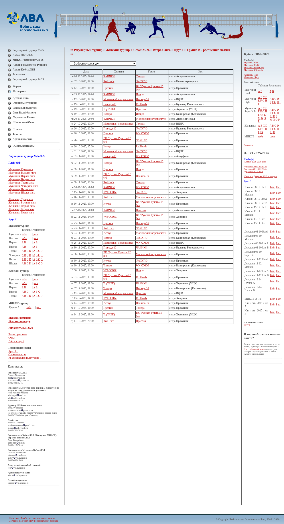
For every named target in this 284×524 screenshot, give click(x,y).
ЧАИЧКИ (109, 76)
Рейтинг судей (16, 341)
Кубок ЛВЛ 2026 (23, 55)
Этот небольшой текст (254, 349)
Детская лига (21, 98)
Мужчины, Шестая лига (21, 192)
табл (24, 234)
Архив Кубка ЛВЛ (24, 69)
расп (36, 234)
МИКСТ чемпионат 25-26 (28, 59)
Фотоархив (19, 91)
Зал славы (19, 74)
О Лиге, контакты (23, 145)
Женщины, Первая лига (21, 205)
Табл (272, 187)
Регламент (248, 145)
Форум (17, 86)
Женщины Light (251, 77)
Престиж (108, 88)
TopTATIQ (142, 81)
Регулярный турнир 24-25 (28, 79)
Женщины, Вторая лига (21, 209)
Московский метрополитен (118, 99)
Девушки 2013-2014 (253, 171)
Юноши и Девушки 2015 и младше (260, 176)
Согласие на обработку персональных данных (33, 520)
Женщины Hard (251, 75)
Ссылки (17, 129)
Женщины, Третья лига (21, 212)
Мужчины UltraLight (253, 70)
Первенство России (24, 117)
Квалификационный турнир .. (24, 357)
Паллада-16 (142, 99)
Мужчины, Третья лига (21, 182)
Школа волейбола (23, 122)
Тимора (140, 76)
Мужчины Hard (251, 62)
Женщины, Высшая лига (22, 202)
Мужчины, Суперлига (20, 169)
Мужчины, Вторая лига (21, 179)
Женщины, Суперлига (20, 199)
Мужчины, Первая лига (21, 176)
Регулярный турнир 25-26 (28, 50)
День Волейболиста (24, 112)
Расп (278, 187)
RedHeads (108, 81)
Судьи (11, 337)
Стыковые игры (17, 354)
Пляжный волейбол (25, 107)
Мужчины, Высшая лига (22, 172)
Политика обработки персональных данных (32, 518)
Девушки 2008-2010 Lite (255, 166)
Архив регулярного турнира (30, 64)
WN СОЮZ (142, 133)
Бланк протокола (17, 334)
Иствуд (140, 94)
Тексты (17, 134)
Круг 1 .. (13, 351)
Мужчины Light (251, 65)
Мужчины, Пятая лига (21, 189)
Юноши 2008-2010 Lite (255, 161)
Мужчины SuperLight (254, 67)
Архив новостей (22, 139)
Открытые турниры (25, 102)
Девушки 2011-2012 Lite (255, 169)
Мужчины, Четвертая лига (23, 186)
